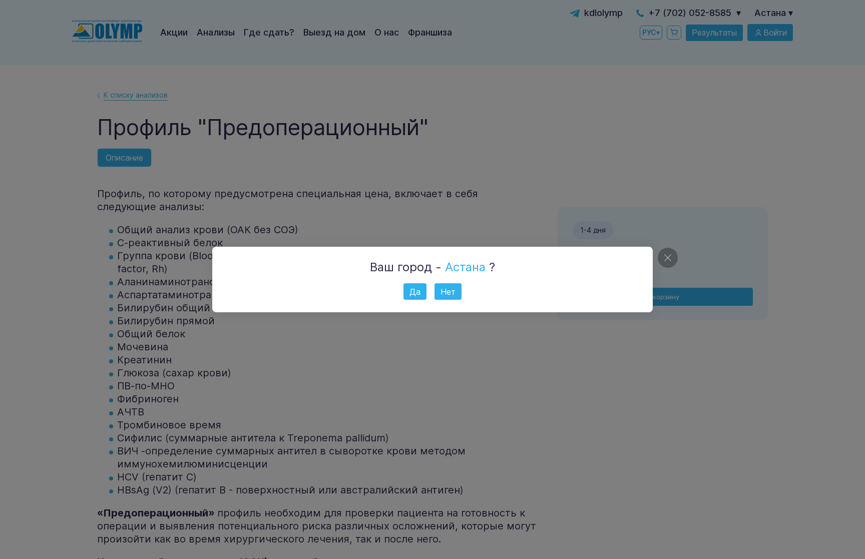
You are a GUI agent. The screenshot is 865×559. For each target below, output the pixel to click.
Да (414, 292)
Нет (448, 292)
